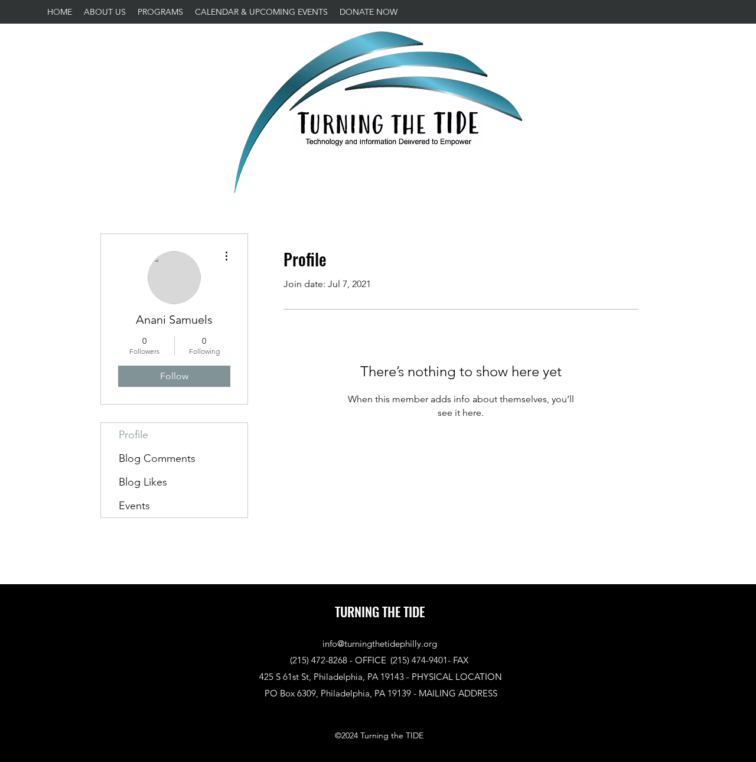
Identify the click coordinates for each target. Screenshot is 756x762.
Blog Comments (157, 458)
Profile (133, 434)
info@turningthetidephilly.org (379, 643)
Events (134, 505)
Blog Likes (143, 482)
